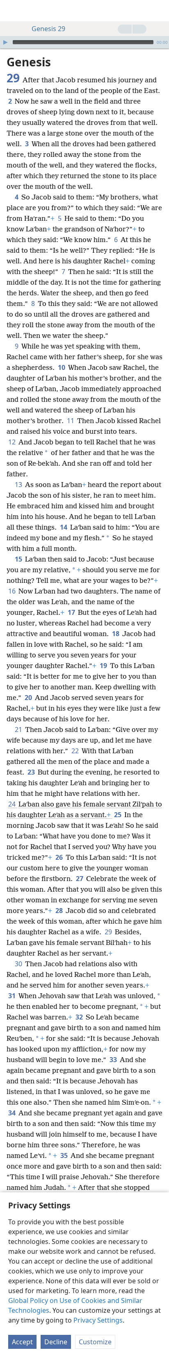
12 (12, 441)
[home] (12, 11)
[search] (158, 10)
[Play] (5, 42)
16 (12, 591)
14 (64, 527)
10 (62, 367)
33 (114, 1059)
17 (72, 612)
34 (12, 1112)
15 (19, 559)
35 (64, 1155)
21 (19, 729)
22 (75, 750)
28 (59, 910)
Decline (55, 1341)
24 (12, 804)
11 (71, 420)
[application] (84, 42)
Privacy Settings (98, 1320)
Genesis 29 (48, 28)
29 (109, 931)
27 (80, 878)
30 (19, 963)
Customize (95, 1341)
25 (118, 814)
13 (19, 484)
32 (79, 1017)
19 (104, 665)
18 (116, 633)
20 (29, 697)
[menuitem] (12, 11)
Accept (22, 1341)
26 (59, 857)
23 (31, 772)
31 (12, 995)
